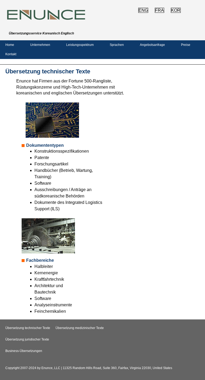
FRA (159, 10)
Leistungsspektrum (80, 45)
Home (9, 45)
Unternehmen (40, 45)
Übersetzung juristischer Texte (27, 339)
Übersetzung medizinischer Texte (80, 328)
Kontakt (10, 54)
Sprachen (117, 45)
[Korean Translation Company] (46, 19)
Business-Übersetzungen (23, 351)
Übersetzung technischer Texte (27, 328)
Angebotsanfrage (152, 45)
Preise (185, 45)
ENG (143, 10)
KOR (175, 10)
